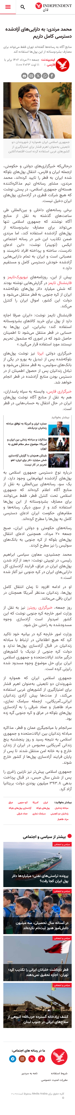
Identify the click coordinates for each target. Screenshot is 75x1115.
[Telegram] (12, 1058)
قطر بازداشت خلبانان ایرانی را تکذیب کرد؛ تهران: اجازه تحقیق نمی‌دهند (38, 972)
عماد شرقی (22, 814)
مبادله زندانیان (61, 808)
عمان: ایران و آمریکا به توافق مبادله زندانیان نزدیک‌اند (26, 426)
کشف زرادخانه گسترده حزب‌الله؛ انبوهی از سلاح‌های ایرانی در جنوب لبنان (38, 1019)
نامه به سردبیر (29, 1073)
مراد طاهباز (63, 819)
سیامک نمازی (39, 814)
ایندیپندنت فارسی (48, 62)
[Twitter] (38, 76)
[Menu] (8, 7)
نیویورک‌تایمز (17, 277)
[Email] (31, 76)
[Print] (24, 76)
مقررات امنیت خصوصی (54, 1080)
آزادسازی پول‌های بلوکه (20, 808)
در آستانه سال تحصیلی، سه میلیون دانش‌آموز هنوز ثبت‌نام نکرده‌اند (42, 925)
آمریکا (35, 802)
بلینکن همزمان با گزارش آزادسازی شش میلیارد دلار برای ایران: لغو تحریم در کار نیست (28, 460)
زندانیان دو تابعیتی (59, 814)
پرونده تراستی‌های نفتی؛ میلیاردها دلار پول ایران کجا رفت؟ (40, 878)
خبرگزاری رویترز (39, 607)
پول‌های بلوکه (43, 808)
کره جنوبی (23, 802)
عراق (11, 802)
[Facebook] (52, 76)
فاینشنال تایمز (60, 283)
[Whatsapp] (45, 76)
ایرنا (41, 353)
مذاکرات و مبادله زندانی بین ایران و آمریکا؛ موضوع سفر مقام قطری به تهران (27, 444)
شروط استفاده (59, 1073)
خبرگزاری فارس (59, 391)
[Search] (22, 7)
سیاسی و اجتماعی (37, 837)
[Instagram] (22, 1058)
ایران (45, 802)
